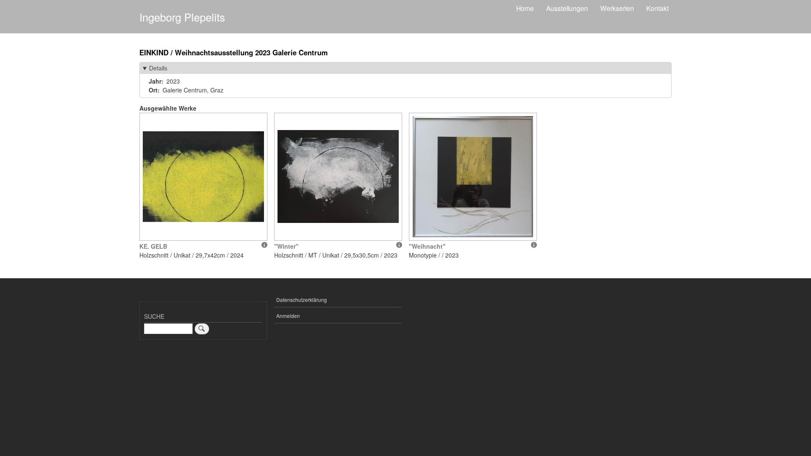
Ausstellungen (567, 8)
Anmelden (288, 315)
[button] (203, 176)
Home (525, 8)
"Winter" (286, 246)
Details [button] (158, 68)
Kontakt (657, 8)
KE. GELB (153, 246)
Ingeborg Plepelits (182, 16)
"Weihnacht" (427, 246)
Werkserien (617, 8)
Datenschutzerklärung (301, 299)
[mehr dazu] (264, 245)
